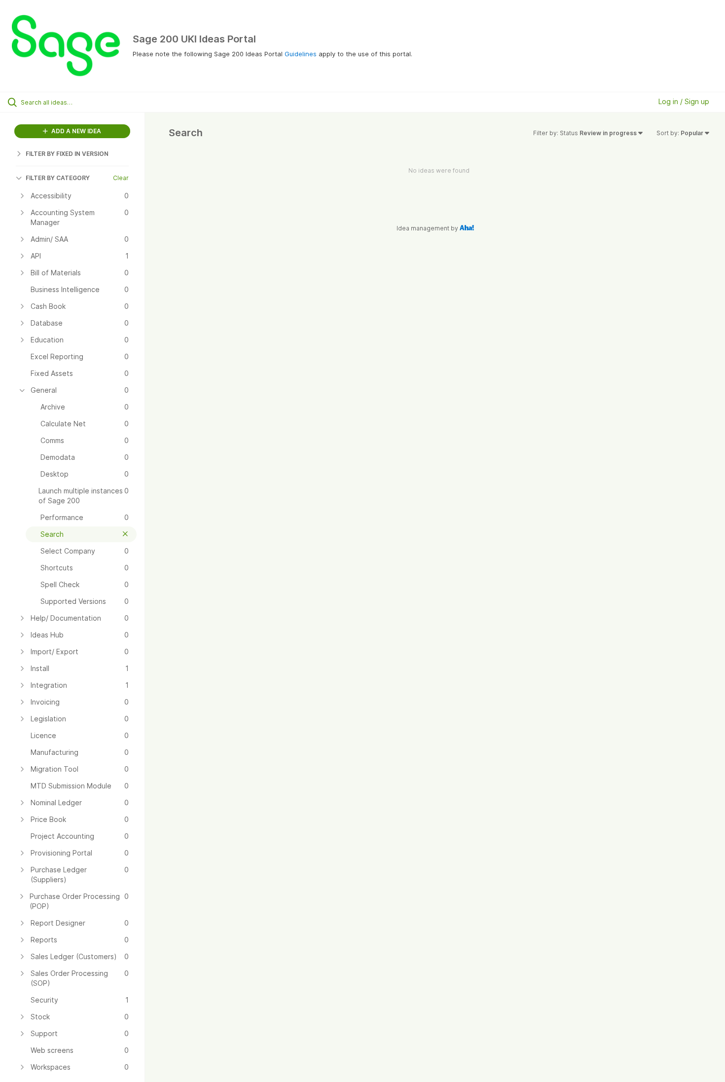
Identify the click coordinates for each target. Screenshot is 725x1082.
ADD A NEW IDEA (75, 131)
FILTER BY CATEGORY (58, 178)
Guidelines (301, 54)
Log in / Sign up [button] (683, 101)
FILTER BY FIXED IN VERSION (67, 153)
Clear (121, 178)
